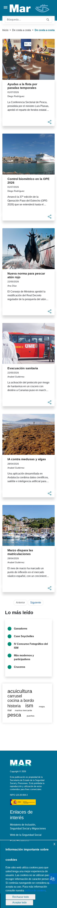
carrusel (14, 696)
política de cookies (35, 890)
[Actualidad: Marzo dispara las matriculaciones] (28, 525)
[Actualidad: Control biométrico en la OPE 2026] (28, 154)
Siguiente (35, 602)
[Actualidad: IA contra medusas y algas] (28, 434)
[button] (49, 122)
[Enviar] (48, 20)
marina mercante (23, 710)
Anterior (20, 602)
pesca (14, 715)
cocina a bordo (20, 700)
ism (29, 705)
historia (14, 706)
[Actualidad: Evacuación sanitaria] (28, 343)
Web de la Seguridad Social (25, 835)
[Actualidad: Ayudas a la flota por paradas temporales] (28, 59)
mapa (42, 706)
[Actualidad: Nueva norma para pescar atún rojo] (28, 248)
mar (9, 710)
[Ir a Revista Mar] (30, 8)
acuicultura (19, 691)
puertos (30, 716)
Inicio (5, 30)
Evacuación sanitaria (22, 368)
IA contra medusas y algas (26, 459)
